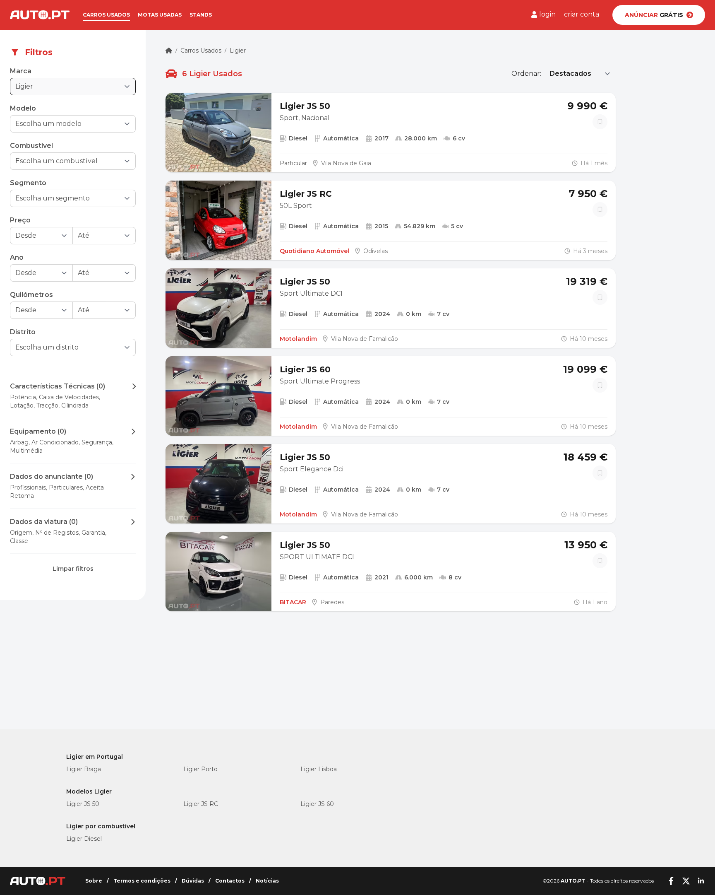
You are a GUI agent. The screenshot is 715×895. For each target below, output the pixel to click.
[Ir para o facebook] (671, 881)
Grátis (654, 15)
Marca (20, 71)
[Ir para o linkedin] (701, 881)
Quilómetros (31, 295)
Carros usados (106, 15)
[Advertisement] (73, 671)
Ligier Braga (83, 769)
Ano (17, 257)
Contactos (230, 881)
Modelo (23, 108)
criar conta (581, 14)
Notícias (267, 881)
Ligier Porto (200, 769)
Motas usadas (160, 15)
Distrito (23, 332)
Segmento (28, 183)
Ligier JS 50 (82, 804)
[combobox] (67, 124)
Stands (201, 15)
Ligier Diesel (84, 838)
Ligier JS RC (200, 804)
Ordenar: (526, 73)
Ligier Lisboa (318, 769)
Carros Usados (200, 50)
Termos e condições (141, 881)
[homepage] (169, 50)
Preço (20, 220)
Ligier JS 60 (317, 804)
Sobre (93, 881)
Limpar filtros (73, 568)
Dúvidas (193, 881)
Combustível (31, 146)
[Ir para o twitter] (686, 881)
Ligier (238, 50)
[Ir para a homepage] (40, 14)
